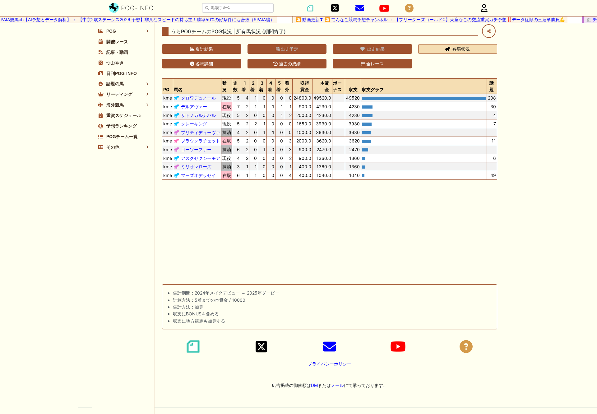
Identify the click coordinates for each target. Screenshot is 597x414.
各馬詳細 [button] (203, 63)
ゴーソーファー (196, 149)
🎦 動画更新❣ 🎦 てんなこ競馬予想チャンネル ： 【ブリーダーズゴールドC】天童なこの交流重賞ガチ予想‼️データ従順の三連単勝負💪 (426, 19)
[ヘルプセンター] (409, 8)
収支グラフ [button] (373, 89)
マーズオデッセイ (198, 175)
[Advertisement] (329, 233)
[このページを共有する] (489, 31)
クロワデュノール (198, 97)
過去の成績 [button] (289, 63)
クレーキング (194, 123)
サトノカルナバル (198, 115)
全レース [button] (374, 63)
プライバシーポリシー (329, 363)
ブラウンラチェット (200, 140)
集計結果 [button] (203, 49)
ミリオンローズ (196, 166)
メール (337, 385)
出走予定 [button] (289, 49)
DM (314, 385)
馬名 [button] (178, 89)
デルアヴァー (194, 106)
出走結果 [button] (375, 49)
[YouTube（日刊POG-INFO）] (384, 8)
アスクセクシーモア (200, 158)
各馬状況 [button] (460, 49)
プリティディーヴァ (200, 132)
